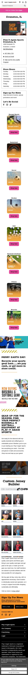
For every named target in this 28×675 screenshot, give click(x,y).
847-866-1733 (9, 53)
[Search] (25, 6)
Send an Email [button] (9, 56)
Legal (3, 636)
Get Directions (8, 49)
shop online (15, 591)
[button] (2, 2)
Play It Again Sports (8, 624)
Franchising (5, 632)
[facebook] (4, 105)
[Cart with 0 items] (25, 2)
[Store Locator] (20, 2)
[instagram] (7, 105)
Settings (14, 666)
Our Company (6, 628)
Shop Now (14, 132)
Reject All (14, 669)
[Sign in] (23, 2)
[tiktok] (11, 105)
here (20, 10)
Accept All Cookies (14, 672)
